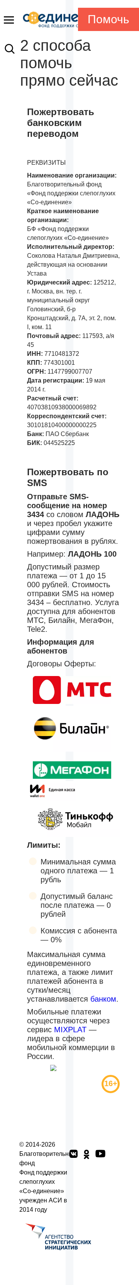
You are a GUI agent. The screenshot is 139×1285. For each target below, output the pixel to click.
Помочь (108, 19)
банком (103, 999)
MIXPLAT (70, 1029)
